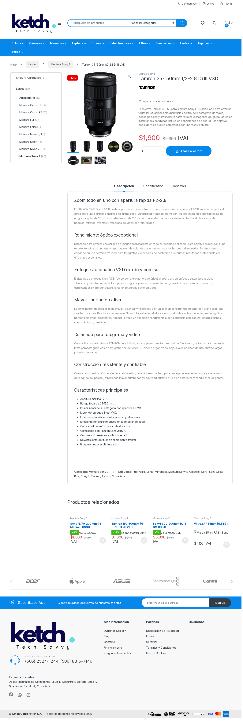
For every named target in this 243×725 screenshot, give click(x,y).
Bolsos (16, 43)
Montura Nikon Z (32, 148)
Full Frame (139, 471)
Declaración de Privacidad (162, 630)
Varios (16, 51)
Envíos (210, 3)
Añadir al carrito (191, 151)
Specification (153, 186)
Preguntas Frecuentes (117, 653)
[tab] (124, 187)
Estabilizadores (120, 43)
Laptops (77, 43)
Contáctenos (189, 3)
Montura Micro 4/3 (32, 134)
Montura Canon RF (33, 112)
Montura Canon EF (33, 105)
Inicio (13, 64)
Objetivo (194, 471)
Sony (204, 471)
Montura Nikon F (31, 141)
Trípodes (204, 43)
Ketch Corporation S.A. (27, 713)
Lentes (184, 43)
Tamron (95, 476)
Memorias (57, 43)
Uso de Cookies (156, 653)
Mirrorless (161, 471)
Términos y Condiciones (161, 647)
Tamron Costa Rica (113, 476)
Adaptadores (29, 97)
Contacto (109, 641)
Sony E (85, 476)
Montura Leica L (30, 127)
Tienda (228, 3)
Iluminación (163, 43)
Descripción (124, 186)
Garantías (152, 641)
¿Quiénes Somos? (115, 630)
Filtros (143, 43)
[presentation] (232, 581)
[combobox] (97, 23)
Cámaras (35, 43)
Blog (106, 636)
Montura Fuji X (29, 119)
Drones (96, 43)
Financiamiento (113, 647)
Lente (150, 471)
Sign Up (220, 602)
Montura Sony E (60, 64)
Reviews (179, 186)
